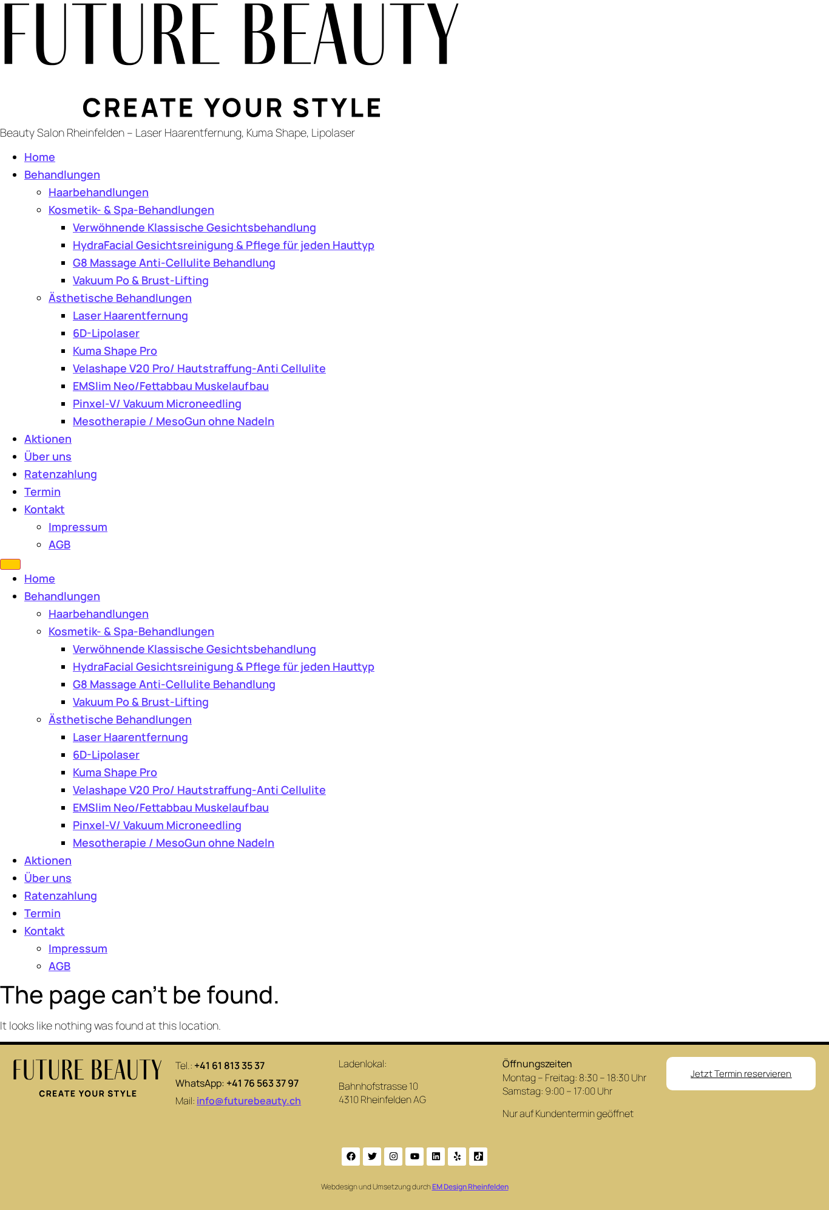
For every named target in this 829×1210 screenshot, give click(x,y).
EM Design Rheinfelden (470, 1186)
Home (39, 156)
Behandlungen (62, 174)
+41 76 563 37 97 (262, 1083)
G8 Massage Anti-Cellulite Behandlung (174, 262)
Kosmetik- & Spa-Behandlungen (131, 209)
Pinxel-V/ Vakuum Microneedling (157, 403)
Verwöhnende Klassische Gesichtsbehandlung (194, 227)
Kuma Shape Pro (115, 350)
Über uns (48, 456)
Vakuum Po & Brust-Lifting (141, 280)
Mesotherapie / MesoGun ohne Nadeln (173, 421)
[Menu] (10, 564)
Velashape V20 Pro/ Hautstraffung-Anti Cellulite (199, 368)
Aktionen (48, 438)
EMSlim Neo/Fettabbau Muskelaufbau (171, 385)
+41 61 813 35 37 (229, 1065)
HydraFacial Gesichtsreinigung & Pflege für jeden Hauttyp (223, 245)
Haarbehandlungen (99, 192)
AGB (59, 544)
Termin (42, 491)
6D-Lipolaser (106, 333)
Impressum (78, 526)
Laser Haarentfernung (130, 315)
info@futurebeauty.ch (249, 1100)
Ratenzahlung (60, 474)
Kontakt (44, 509)
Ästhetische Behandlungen (120, 297)
